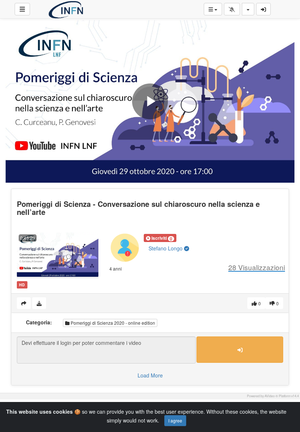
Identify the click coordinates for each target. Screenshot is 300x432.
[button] (160, 238)
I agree (175, 420)
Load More (150, 375)
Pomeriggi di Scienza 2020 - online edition (112, 323)
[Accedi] (263, 9)
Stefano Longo (166, 248)
